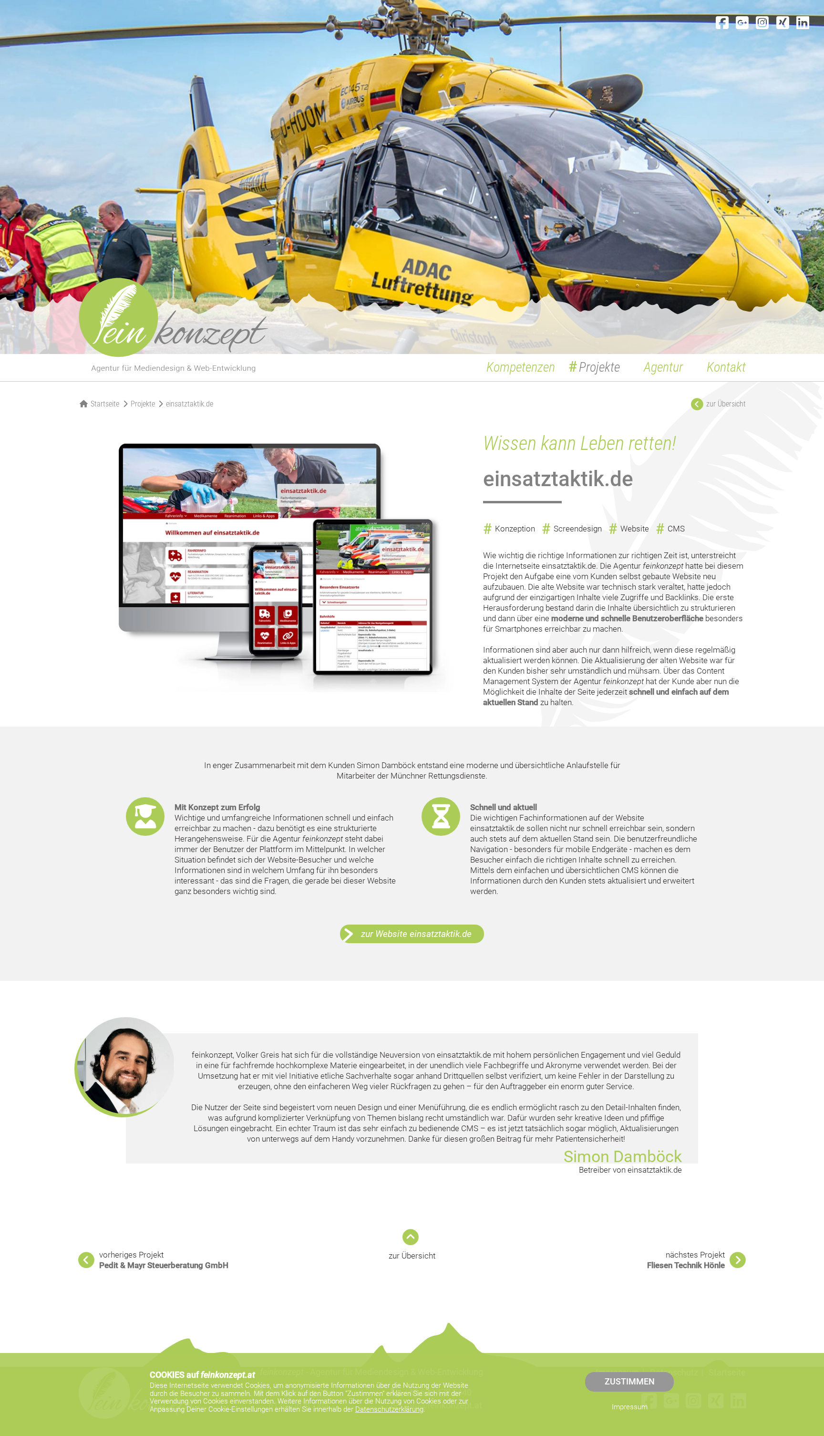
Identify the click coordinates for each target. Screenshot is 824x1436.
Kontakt (726, 367)
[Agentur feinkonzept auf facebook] (722, 23)
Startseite (105, 403)
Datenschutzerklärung (389, 1409)
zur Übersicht (412, 1255)
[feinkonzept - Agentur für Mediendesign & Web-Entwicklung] (173, 325)
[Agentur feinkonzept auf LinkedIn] (802, 23)
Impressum (630, 1407)
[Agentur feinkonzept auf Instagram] (762, 23)
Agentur (663, 367)
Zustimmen (630, 1381)
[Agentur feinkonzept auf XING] (782, 23)
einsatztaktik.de (189, 403)
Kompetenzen (520, 367)
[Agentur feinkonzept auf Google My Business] (742, 23)
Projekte (599, 367)
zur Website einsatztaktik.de (416, 934)
